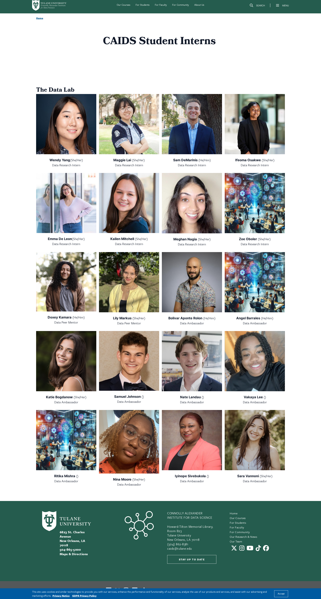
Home (233, 513)
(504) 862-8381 (177, 544)
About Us (199, 5)
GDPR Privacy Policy (84, 595)
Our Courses (123, 5)
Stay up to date (192, 559)
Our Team (236, 541)
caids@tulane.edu (179, 548)
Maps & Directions (74, 554)
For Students (142, 5)
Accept (281, 593)
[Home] (49, 5)
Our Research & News (243, 537)
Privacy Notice (61, 595)
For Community (180, 5)
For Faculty (161, 5)
